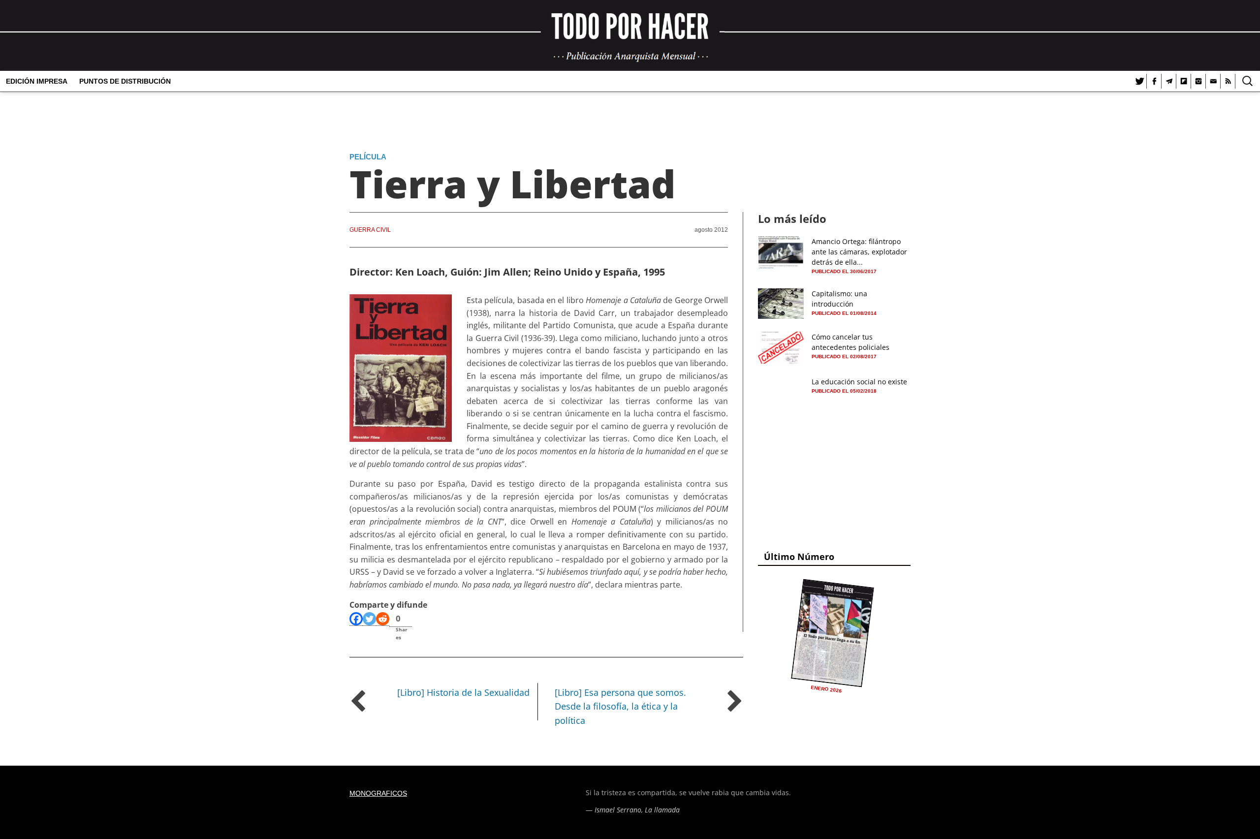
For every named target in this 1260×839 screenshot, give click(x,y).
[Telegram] (1169, 81)
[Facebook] (1154, 81)
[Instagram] (1198, 81)
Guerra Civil (370, 229)
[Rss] (1228, 81)
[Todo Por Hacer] (630, 35)
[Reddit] (382, 619)
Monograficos (378, 793)
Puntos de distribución (125, 81)
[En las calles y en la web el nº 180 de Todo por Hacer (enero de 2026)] (832, 633)
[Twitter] (1139, 81)
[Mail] (1213, 81)
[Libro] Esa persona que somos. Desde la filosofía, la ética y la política (620, 706)
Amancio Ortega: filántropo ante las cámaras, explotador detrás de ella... (859, 252)
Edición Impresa (36, 81)
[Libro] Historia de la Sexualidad (463, 692)
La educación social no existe (859, 381)
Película (367, 157)
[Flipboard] (1183, 81)
